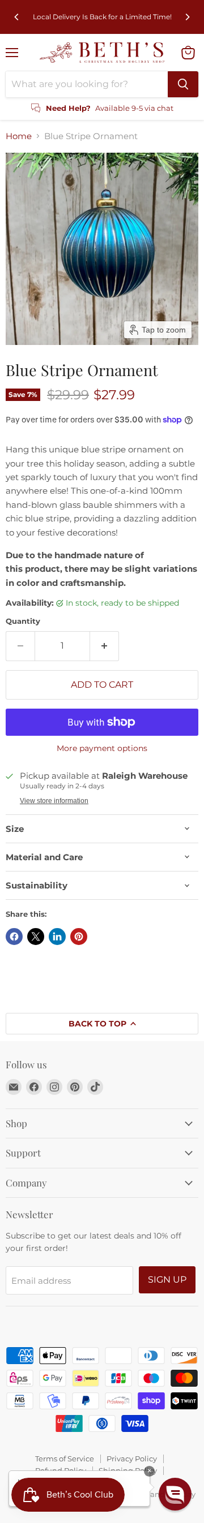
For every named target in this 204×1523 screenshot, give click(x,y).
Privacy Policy (132, 1458)
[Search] (183, 84)
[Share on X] (35, 936)
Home (19, 136)
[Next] (187, 17)
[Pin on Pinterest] (78, 936)
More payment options (102, 748)
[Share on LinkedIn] (57, 936)
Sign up (167, 1279)
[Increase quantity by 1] (104, 646)
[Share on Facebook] (14, 936)
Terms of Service (64, 1458)
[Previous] (17, 17)
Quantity (23, 621)
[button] (175, 1494)
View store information (54, 801)
